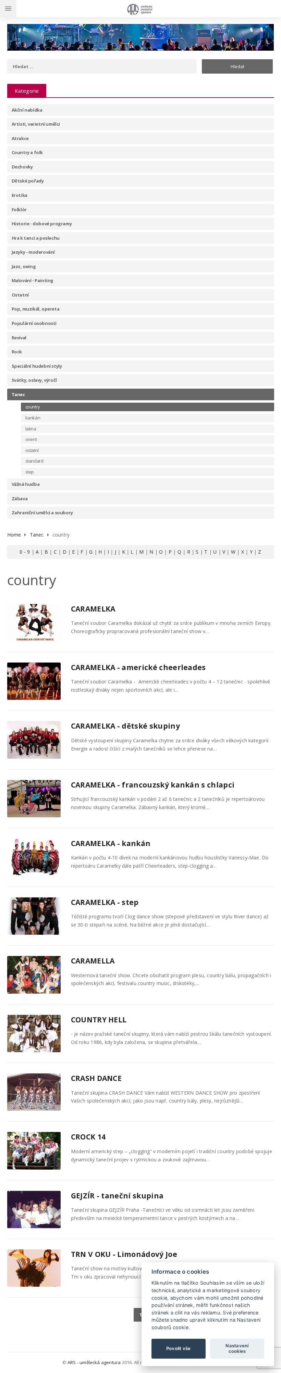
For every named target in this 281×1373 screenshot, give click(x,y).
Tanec (18, 394)
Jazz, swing (24, 266)
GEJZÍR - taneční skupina (117, 1195)
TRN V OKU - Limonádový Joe (124, 1254)
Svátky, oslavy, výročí (34, 380)
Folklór (19, 209)
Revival (19, 338)
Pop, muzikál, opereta (36, 309)
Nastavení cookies (236, 1348)
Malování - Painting (32, 280)
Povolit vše (178, 1348)
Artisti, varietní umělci (36, 124)
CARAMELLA (93, 961)
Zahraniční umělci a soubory (42, 512)
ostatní (32, 450)
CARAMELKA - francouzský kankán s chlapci (153, 785)
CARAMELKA (93, 609)
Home (14, 534)
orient (31, 439)
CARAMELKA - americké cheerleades (138, 667)
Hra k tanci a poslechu (36, 238)
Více (48, 611)
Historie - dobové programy (42, 224)
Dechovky (22, 167)
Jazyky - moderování (33, 252)
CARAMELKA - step (105, 902)
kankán (32, 418)
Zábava (20, 498)
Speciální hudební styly (37, 366)
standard (34, 461)
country (32, 407)
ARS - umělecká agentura (94, 1362)
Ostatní (20, 295)
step (29, 472)
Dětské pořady (28, 181)
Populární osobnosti (34, 323)
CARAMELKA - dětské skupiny (125, 726)
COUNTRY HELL (99, 1019)
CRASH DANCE (96, 1078)
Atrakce (20, 138)
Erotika (19, 195)
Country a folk (27, 152)
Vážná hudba (26, 484)
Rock (17, 352)
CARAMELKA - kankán (111, 843)
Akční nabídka (27, 110)
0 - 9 (25, 552)
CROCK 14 (88, 1137)
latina (30, 429)
